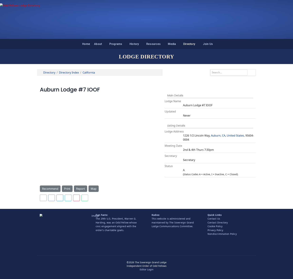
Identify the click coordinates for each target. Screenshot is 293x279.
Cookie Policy (215, 226)
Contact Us (214, 218)
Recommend (50, 189)
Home (86, 44)
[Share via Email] (43, 198)
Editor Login (146, 269)
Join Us (208, 44)
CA (223, 135)
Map (93, 189)
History (134, 44)
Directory (189, 44)
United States (235, 135)
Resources (153, 44)
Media (172, 44)
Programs (115, 44)
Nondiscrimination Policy (222, 233)
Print (67, 189)
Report (80, 189)
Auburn (216, 135)
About (98, 44)
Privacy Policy (215, 230)
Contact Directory (218, 222)
